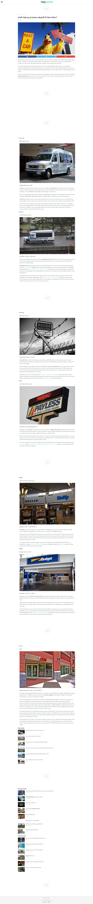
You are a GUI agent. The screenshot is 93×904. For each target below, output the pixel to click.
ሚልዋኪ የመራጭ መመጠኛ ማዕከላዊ (32, 820)
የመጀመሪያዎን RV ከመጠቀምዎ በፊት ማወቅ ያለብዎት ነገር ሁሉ (37, 753)
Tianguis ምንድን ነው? (30, 855)
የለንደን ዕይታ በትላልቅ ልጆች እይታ (32, 829)
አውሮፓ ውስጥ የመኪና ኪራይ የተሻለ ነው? (33, 736)
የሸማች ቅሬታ (46, 378)
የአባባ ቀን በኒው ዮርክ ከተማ (31, 802)
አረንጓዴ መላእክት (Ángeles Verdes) (33, 808)
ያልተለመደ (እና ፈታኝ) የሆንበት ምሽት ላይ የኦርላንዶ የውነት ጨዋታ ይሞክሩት (40, 791)
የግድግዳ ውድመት (28, 267)
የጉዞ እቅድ (19, 14)
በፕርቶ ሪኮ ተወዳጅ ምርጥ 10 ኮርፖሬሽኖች (33, 867)
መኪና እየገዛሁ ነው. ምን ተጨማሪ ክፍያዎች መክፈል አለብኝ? (36, 742)
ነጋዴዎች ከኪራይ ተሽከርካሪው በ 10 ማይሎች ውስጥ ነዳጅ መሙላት (43, 444)
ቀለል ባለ (62, 544)
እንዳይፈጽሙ (22, 444)
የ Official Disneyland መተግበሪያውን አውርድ (34, 796)
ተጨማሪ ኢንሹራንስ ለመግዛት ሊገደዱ (51, 277)
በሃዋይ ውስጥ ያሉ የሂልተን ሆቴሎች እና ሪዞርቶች (34, 844)
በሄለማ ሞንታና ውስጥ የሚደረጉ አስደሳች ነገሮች (34, 823)
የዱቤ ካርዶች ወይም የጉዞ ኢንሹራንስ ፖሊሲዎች (38, 269)
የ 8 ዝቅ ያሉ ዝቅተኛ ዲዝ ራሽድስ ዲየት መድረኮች (34, 861)
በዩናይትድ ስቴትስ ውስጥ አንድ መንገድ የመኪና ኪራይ (35, 730)
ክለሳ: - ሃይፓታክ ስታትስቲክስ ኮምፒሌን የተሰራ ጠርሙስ (35, 838)
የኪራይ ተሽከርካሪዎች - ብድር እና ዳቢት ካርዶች (34, 759)
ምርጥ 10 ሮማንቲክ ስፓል (30, 814)
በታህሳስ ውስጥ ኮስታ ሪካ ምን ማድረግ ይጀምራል (34, 849)
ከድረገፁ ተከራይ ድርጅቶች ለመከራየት (40, 612)
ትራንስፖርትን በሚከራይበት (36, 544)
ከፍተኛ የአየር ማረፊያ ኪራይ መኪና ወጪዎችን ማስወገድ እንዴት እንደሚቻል (39, 748)
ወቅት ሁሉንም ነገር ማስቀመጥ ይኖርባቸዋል (49, 374)
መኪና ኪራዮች (24, 14)
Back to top (46, 897)
